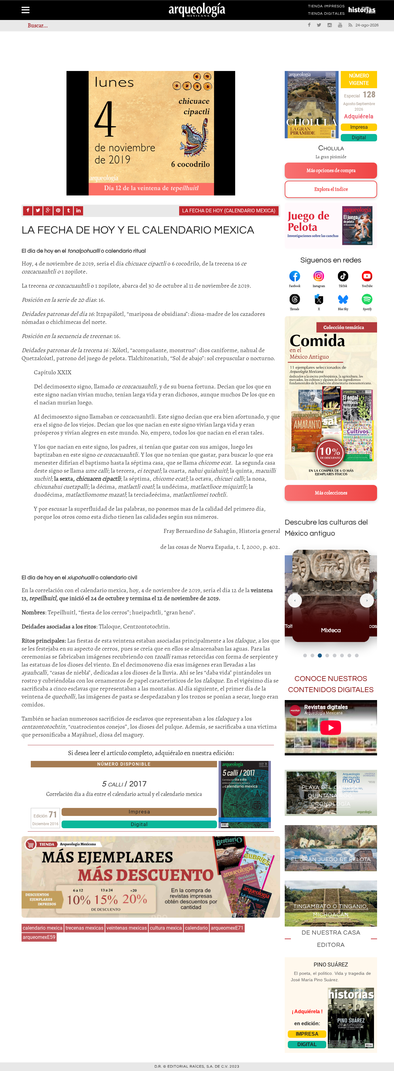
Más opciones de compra (331, 170)
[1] (150, 133)
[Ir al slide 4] (327, 655)
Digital (139, 824)
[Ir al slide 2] (312, 655)
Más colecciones (331, 493)
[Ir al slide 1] (305, 655)
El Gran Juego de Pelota (331, 859)
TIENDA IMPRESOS (326, 7)
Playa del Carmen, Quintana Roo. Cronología (331, 796)
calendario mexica (42, 928)
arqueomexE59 (39, 937)
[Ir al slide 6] (342, 655)
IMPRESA (307, 1034)
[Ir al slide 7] (349, 655)
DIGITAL (307, 1044)
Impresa (139, 812)
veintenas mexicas (127, 928)
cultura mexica (166, 928)
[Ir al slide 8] (357, 655)
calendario (196, 928)
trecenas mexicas (84, 928)
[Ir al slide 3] (320, 655)
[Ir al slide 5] (334, 655)
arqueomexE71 (227, 928)
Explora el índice (331, 189)
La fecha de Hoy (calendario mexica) (228, 211)
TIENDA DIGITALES (326, 15)
